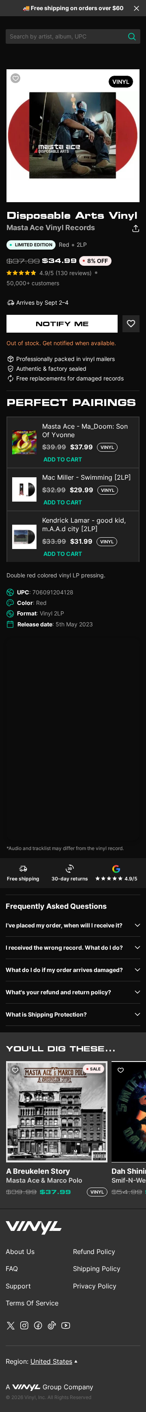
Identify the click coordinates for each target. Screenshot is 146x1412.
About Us (20, 1252)
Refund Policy (94, 1252)
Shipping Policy (96, 1269)
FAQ (12, 1269)
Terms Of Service (32, 1303)
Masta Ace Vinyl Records (50, 227)
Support (18, 1286)
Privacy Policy (94, 1286)
